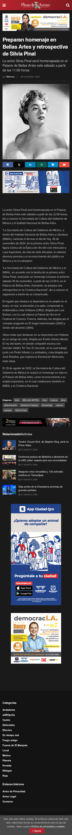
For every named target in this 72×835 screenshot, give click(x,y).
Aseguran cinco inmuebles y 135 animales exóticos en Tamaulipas (40, 473)
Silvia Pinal (21, 410)
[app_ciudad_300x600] (36, 554)
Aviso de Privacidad (14, 791)
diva (63, 400)
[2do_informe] (36, 422)
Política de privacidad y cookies (47, 826)
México (7, 755)
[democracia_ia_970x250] (36, 21)
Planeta (7, 760)
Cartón (6, 720)
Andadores (9, 709)
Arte (17, 400)
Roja (5, 775)
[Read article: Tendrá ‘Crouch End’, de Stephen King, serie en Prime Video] (9, 445)
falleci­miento (10, 405)
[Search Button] (67, 5)
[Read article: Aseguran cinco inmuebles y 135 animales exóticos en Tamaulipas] (9, 474)
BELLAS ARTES (31, 400)
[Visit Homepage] (36, 5)
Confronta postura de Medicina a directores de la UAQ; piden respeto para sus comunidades (43, 458)
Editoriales (9, 725)
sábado (8, 410)
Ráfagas (7, 770)
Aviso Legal (9, 796)
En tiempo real (11, 735)
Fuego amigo (10, 740)
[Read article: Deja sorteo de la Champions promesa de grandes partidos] (9, 489)
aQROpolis (9, 714)
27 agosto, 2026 (29, 449)
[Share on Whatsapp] (42, 164)
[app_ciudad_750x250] (36, 181)
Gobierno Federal (29, 405)
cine (45, 400)
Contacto (8, 801)
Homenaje (47, 405)
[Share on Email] (64, 164)
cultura (54, 400)
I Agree (37, 830)
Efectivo (7, 730)
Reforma (10, 76)
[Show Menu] (4, 5)
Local (6, 750)
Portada (7, 765)
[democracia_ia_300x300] (36, 638)
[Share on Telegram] (53, 164)
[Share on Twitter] (19, 164)
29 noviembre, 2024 (30, 76)
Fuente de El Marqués (15, 745)
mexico (59, 405)
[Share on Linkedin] (30, 164)
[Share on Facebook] (8, 164)
